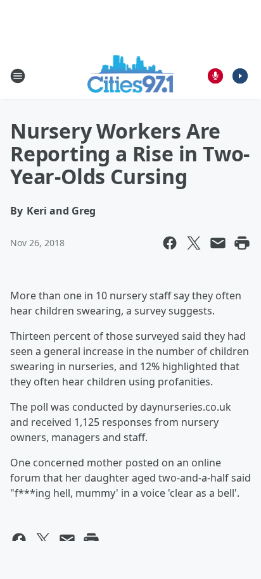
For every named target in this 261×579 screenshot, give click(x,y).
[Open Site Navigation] (17, 76)
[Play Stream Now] (240, 76)
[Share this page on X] (194, 243)
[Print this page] (242, 243)
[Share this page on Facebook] (170, 243)
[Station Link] (130, 75)
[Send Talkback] (215, 76)
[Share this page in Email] (218, 243)
